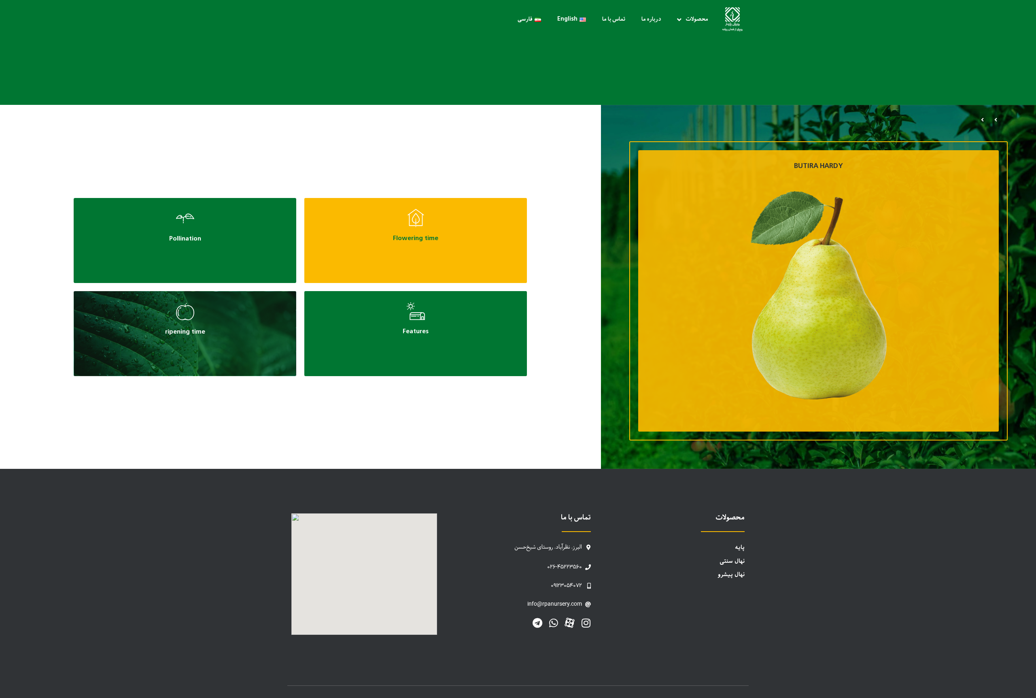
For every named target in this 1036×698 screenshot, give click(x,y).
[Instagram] (586, 623)
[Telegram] (537, 623)
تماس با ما (613, 19)
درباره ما (651, 19)
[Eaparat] (570, 623)
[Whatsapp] (553, 623)
